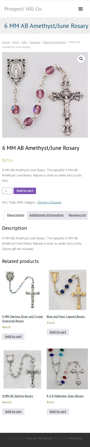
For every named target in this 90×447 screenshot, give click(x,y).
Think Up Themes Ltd (38, 438)
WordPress (75, 438)
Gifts (24, 42)
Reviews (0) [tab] (77, 215)
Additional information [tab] (46, 215)
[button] (81, 59)
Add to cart (25, 190)
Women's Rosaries (54, 42)
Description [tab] (15, 215)
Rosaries (35, 42)
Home (6, 42)
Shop (15, 42)
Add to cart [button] (13, 336)
